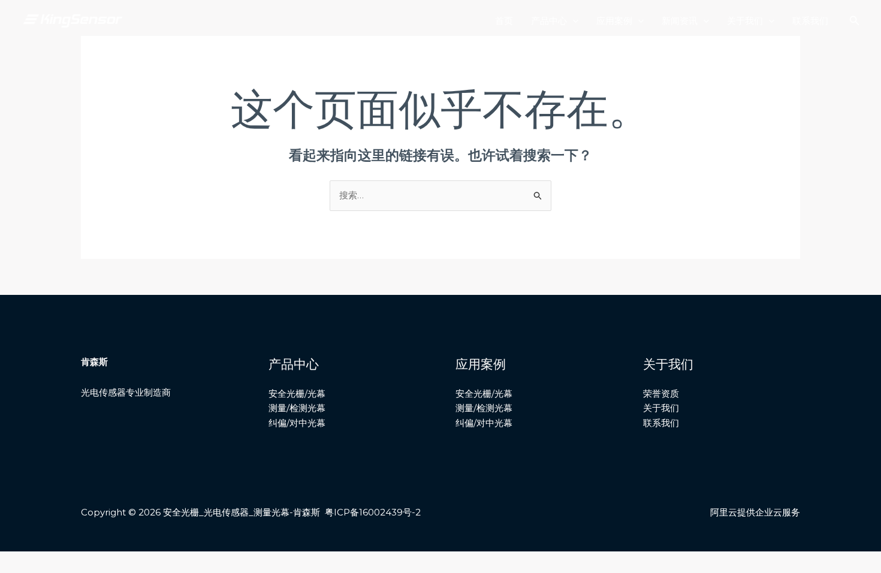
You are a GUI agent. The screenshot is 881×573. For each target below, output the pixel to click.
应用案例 (614, 20)
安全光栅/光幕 (296, 393)
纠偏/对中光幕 (296, 423)
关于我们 (745, 20)
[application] (572, 21)
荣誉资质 (661, 393)
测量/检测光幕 (296, 408)
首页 (504, 20)
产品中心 (549, 20)
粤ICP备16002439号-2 (373, 512)
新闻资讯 (680, 20)
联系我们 (810, 20)
